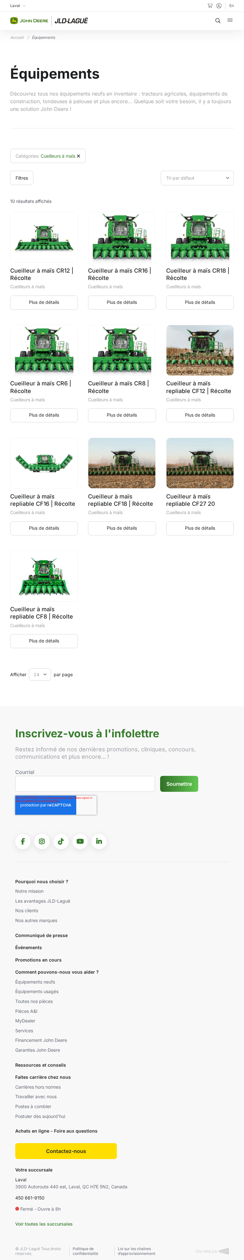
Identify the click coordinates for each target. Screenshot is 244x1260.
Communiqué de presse (41, 935)
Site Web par (207, 1251)
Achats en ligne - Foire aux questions (56, 1131)
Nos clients (26, 910)
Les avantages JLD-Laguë (42, 901)
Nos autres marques (36, 920)
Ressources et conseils (40, 1065)
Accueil (17, 37)
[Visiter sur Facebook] (22, 841)
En (231, 5)
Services (24, 1030)
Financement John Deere (41, 1040)
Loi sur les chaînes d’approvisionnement (136, 1251)
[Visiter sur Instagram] (42, 841)
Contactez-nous (66, 1151)
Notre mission (29, 891)
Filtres (22, 178)
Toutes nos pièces (34, 1001)
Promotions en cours (38, 960)
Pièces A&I (26, 1011)
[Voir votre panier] (210, 6)
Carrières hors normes (38, 1087)
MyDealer (25, 1020)
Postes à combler (33, 1106)
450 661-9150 (29, 1197)
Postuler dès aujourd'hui (40, 1116)
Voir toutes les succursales (44, 1224)
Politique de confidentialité (85, 1251)
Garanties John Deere (37, 1050)
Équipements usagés (36, 991)
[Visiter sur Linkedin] (99, 841)
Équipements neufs (35, 981)
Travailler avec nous (36, 1096)
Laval (20, 1179)
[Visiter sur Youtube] (80, 841)
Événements (28, 947)
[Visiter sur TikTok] (61, 841)
